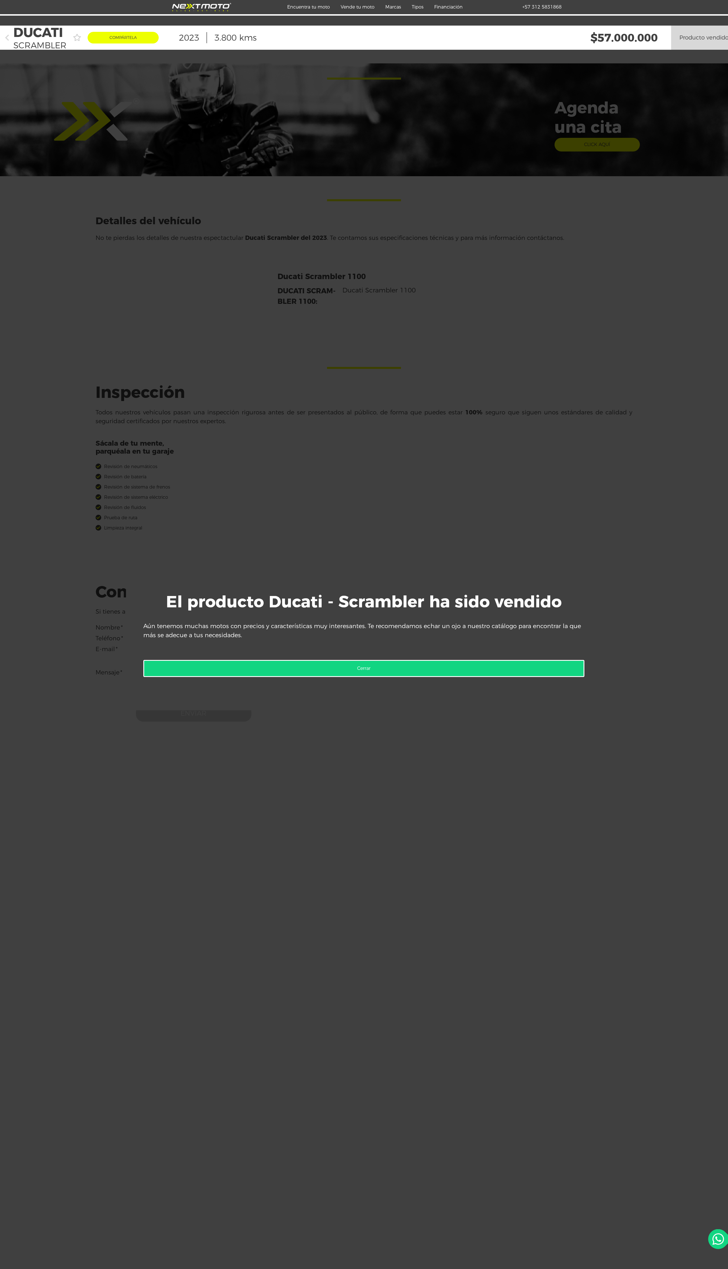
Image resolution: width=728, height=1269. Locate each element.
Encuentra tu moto (308, 7)
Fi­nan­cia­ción (448, 7)
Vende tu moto (358, 7)
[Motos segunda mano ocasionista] (201, 7)
